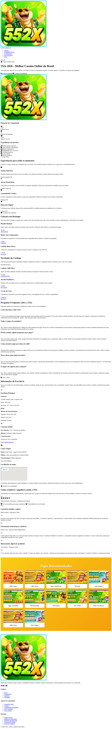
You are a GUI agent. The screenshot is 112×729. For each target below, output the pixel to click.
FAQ (5, 57)
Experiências (7, 694)
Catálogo (6, 696)
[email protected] (9, 442)
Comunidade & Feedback (11, 707)
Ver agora (3, 254)
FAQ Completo (8, 709)
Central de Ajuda (9, 704)
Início (5, 692)
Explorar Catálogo (7, 73)
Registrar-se (7, 47)
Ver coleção (4, 287)
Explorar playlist (5, 276)
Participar (3, 243)
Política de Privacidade (10, 719)
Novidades (7, 697)
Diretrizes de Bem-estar (10, 720)
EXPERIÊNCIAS (9, 52)
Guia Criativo (8, 710)
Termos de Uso (8, 717)
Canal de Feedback (9, 724)
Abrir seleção (4, 231)
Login (2, 47)
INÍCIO (6, 50)
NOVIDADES (8, 55)
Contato (6, 706)
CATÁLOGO (8, 54)
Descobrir (3, 299)
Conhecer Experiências (20, 73)
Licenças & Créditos (9, 722)
